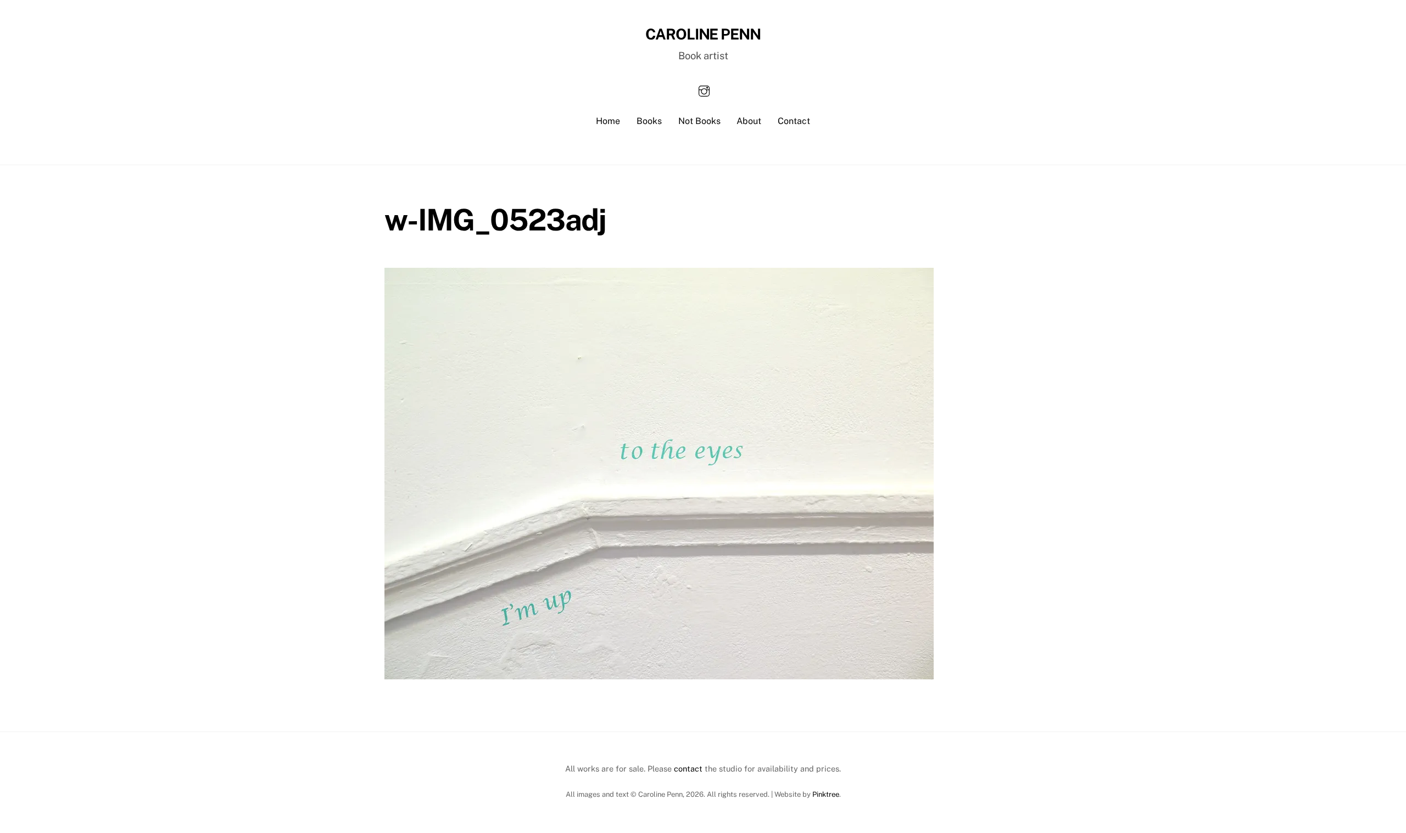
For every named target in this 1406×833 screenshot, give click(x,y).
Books (649, 121)
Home (608, 121)
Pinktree (825, 794)
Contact (794, 121)
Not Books (699, 121)
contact (688, 768)
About (749, 121)
